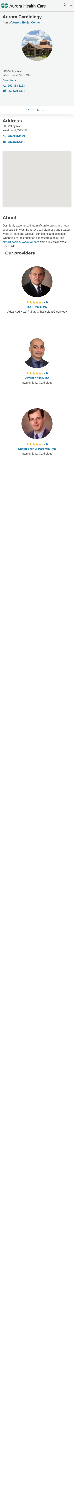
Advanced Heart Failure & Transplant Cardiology (37, 311)
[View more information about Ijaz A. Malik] (37, 281)
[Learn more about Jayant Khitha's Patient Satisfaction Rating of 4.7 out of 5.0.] (33, 373)
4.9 (43, 302)
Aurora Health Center (26, 22)
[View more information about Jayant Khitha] (37, 352)
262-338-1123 (16, 85)
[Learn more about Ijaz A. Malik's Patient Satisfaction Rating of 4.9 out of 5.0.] (33, 302)
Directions (9, 80)
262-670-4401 (16, 91)
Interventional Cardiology (37, 382)
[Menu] (71, 5)
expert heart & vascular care (21, 242)
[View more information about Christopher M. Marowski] (37, 423)
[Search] (65, 5)
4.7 (43, 373)
